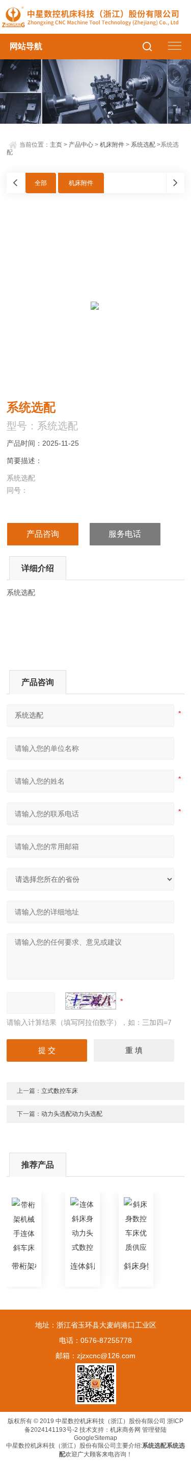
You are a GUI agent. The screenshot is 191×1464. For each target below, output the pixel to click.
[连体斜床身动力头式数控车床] (82, 1226)
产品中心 (81, 144)
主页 (56, 144)
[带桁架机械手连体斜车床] (24, 1226)
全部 (41, 183)
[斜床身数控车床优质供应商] (136, 1226)
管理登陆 (154, 1429)
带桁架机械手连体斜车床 (24, 1266)
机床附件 (112, 144)
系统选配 (143, 144)
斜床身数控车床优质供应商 (136, 1266)
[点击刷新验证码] (90, 1001)
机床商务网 (125, 1429)
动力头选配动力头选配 (71, 1113)
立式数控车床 (59, 1090)
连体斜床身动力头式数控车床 (82, 1266)
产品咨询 (42, 534)
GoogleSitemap (95, 1438)
